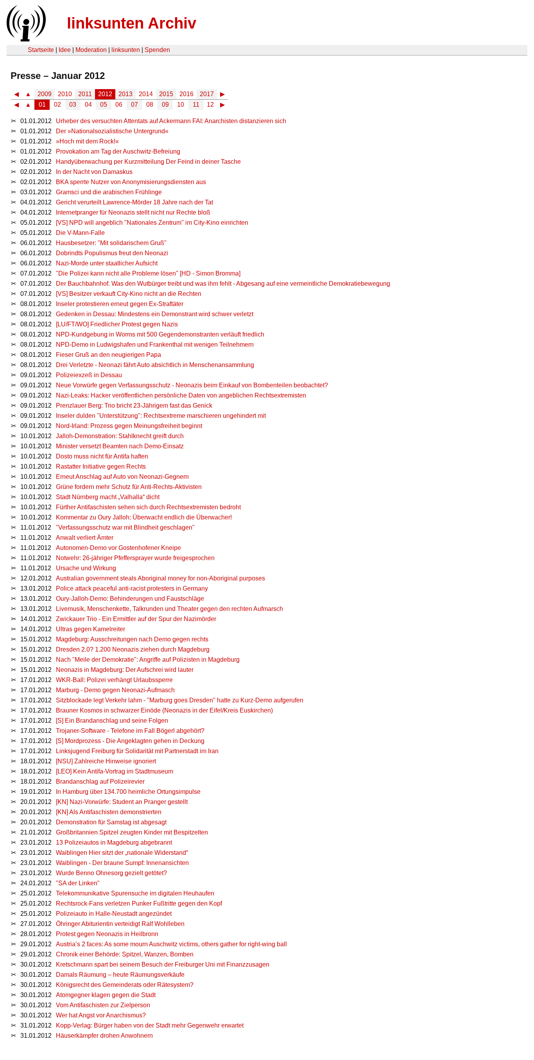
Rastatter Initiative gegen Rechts (101, 466)
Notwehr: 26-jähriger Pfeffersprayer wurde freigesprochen (135, 558)
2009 (45, 94)
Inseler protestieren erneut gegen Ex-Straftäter (119, 304)
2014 (146, 94)
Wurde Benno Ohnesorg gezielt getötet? (111, 873)
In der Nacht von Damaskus (94, 171)
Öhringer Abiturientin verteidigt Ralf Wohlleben (120, 923)
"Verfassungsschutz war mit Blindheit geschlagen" (125, 527)
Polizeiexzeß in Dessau (89, 375)
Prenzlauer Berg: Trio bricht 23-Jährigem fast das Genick (134, 405)
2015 (166, 94)
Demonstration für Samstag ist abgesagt (111, 822)
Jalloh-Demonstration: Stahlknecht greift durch (120, 436)
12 (210, 104)
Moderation (91, 50)
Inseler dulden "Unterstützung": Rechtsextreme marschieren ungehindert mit (161, 415)
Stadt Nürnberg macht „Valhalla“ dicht (107, 497)
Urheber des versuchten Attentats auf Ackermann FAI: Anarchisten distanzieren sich (171, 121)
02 (57, 104)
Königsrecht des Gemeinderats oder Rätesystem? (125, 984)
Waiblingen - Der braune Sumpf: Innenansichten (122, 862)
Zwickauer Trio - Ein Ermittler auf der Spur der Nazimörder (136, 619)
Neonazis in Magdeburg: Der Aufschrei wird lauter (125, 669)
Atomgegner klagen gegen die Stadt (106, 995)
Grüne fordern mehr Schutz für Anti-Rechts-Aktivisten (129, 486)
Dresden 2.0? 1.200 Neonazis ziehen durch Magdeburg (133, 649)
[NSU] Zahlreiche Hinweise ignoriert (106, 761)
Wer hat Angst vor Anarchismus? (101, 1015)
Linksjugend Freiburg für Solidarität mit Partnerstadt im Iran (137, 751)
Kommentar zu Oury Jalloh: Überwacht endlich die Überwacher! (144, 517)
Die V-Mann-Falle (80, 232)
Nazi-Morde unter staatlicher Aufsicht (107, 263)
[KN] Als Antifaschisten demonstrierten (108, 812)
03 (72, 104)
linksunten (125, 50)
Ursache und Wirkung (86, 568)
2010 (65, 94)
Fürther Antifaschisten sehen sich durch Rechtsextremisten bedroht (148, 507)
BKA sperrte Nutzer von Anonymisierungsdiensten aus (131, 182)
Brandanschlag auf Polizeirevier (100, 781)
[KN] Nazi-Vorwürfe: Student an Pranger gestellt (122, 802)
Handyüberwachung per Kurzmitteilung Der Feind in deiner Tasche (148, 161)
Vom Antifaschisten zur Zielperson (103, 1005)
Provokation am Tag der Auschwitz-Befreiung (118, 151)
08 (149, 104)
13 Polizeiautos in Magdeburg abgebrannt (114, 842)
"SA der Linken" (78, 883)
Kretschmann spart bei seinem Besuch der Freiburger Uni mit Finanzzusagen (162, 964)
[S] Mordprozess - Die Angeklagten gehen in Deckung (130, 741)
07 (134, 104)
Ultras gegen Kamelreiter (90, 629)
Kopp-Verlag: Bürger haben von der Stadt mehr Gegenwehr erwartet (150, 1025)
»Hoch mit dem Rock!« (87, 141)
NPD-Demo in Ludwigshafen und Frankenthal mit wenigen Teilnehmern (155, 344)
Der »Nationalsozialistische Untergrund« (112, 131)
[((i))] (25, 39)
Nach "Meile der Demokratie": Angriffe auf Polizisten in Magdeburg (148, 659)
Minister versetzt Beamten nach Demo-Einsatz (120, 446)
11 (196, 104)
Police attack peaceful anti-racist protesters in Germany (132, 588)
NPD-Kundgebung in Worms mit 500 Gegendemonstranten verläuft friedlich (160, 334)
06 (118, 104)
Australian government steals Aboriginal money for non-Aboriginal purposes (160, 578)
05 (103, 104)
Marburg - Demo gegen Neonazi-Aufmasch (115, 690)
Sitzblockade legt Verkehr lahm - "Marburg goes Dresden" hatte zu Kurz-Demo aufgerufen (179, 700)
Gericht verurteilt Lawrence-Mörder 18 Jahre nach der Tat (134, 202)
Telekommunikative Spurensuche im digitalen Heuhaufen (135, 893)
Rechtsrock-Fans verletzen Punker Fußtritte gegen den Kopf (139, 903)
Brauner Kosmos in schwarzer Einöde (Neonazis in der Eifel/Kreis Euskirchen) (164, 710)
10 (180, 104)
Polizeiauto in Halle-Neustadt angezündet (114, 913)
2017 (207, 94)
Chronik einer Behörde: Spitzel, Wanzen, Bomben (125, 954)
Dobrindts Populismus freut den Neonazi (112, 253)
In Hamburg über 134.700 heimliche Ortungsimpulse (128, 791)
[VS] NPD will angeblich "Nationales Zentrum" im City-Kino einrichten (152, 222)
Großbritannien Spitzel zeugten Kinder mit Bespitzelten (132, 832)
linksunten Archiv (131, 23)
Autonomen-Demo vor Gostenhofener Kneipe (118, 547)
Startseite (41, 50)
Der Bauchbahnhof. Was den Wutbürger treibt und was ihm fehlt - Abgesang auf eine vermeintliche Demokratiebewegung (223, 283)
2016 (186, 94)
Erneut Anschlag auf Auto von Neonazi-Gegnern (122, 476)
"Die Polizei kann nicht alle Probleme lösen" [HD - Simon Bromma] (148, 273)
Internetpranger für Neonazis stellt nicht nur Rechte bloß (133, 212)
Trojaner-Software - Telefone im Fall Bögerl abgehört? (130, 730)
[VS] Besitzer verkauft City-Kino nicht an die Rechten (128, 293)
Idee (65, 50)
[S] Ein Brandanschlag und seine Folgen (112, 720)
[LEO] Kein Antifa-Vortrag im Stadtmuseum (114, 771)
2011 (85, 94)
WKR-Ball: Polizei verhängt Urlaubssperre (114, 680)
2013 (125, 94)
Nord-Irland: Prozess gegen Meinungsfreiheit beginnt (129, 426)
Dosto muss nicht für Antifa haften (102, 456)
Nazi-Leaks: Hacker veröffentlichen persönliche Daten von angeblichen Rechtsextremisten (181, 395)
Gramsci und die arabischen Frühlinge (109, 192)
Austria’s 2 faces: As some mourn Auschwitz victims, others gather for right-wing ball (171, 944)
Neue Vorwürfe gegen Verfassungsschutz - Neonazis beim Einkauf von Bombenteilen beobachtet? (192, 385)
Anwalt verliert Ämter (84, 537)
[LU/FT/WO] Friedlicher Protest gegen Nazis (117, 324)
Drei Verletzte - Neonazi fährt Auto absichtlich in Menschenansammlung (155, 365)
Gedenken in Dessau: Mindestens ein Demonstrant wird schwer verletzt (154, 314)
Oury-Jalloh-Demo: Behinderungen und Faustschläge (130, 598)
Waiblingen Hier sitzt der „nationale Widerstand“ (122, 852)
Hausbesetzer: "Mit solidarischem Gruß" (111, 243)
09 (165, 104)
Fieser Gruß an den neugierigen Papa (108, 354)
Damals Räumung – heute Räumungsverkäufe (120, 974)
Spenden (157, 50)
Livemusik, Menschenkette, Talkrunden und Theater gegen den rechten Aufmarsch (169, 608)
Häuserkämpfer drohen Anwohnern (104, 1035)
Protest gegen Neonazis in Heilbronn (107, 934)
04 (88, 104)
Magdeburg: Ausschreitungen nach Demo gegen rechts (132, 639)
